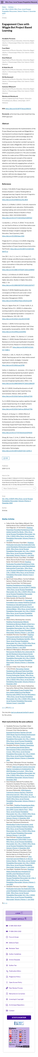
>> (13, 707)
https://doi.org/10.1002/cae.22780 (13, 365)
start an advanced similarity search (22, 712)
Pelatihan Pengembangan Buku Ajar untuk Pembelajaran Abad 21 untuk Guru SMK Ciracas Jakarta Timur (20, 807)
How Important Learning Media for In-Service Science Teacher (19, 859)
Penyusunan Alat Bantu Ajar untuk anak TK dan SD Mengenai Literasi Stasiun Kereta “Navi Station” (20, 654)
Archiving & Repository (16, 1005)
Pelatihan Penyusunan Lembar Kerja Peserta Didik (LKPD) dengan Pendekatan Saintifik (20, 637)
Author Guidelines (15, 954)
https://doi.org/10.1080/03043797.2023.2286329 (18, 383)
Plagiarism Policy (14, 977)
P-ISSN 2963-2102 (15, 931)
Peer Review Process (16, 988)
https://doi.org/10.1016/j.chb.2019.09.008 (16, 319)
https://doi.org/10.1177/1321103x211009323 (17, 218)
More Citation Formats (10, 488)
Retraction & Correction (17, 994)
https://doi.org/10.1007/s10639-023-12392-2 (17, 451)
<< (3, 707)
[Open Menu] (2, 2)
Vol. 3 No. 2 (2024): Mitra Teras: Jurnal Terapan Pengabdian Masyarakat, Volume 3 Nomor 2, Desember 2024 (19, 11)
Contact (11, 1010)
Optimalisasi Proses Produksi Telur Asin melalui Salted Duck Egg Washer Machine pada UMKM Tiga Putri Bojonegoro (20, 692)
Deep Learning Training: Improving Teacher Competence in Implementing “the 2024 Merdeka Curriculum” (20, 769)
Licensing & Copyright (16, 999)
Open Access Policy (15, 982)
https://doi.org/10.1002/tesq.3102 (13, 236)
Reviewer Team (14, 948)
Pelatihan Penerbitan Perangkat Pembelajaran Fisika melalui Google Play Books (20, 530)
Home (4, 7)
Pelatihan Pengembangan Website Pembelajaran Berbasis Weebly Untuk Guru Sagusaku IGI (20, 624)
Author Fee (12, 965)
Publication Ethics (15, 971)
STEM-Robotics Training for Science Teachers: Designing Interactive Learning (19, 792)
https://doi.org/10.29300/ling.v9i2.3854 (15, 200)
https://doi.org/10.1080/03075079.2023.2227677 (18, 285)
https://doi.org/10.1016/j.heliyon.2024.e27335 (17, 396)
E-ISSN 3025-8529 (15, 926)
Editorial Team (14, 943)
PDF (6, 458)
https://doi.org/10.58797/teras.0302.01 (18, 108)
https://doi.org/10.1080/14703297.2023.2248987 (18, 270)
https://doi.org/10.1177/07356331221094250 (17, 433)
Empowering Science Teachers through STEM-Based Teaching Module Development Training (20, 734)
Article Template (14, 960)
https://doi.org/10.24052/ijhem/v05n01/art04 (17, 301)
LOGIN (18, 913)
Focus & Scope (14, 937)
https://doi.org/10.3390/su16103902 (14, 332)
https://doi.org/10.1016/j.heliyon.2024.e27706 (17, 409)
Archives (11, 7)
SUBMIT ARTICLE (18, 919)
